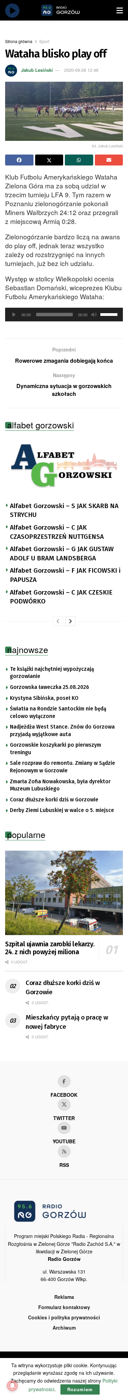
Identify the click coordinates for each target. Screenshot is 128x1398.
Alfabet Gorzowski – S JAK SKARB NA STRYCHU (64, 510)
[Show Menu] (119, 10)
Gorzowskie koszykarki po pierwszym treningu (55, 749)
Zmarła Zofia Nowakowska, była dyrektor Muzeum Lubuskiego (60, 785)
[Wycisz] (93, 314)
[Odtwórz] (14, 314)
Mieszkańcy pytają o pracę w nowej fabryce (67, 1021)
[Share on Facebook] (19, 160)
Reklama (64, 1296)
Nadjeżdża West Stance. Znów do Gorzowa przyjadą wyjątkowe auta (62, 730)
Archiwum (64, 1327)
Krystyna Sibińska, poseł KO (44, 698)
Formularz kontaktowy (64, 1307)
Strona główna (18, 41)
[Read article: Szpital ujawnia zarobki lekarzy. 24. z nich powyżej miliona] (64, 893)
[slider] (109, 314)
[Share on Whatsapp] (79, 160)
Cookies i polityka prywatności (64, 1317)
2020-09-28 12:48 (81, 70)
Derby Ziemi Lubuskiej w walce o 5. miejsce (62, 810)
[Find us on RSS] (64, 1151)
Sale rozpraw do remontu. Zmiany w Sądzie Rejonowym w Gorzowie (62, 767)
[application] (64, 314)
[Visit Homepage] (68, 10)
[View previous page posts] (58, 621)
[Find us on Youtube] (64, 1128)
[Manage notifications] (12, 1385)
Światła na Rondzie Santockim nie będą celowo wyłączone (58, 712)
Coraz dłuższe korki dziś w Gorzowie (54, 800)
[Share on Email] (109, 160)
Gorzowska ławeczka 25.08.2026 (49, 687)
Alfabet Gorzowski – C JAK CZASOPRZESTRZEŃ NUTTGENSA (57, 532)
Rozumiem (80, 1389)
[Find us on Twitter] (64, 1105)
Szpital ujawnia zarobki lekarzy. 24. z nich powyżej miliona (49, 948)
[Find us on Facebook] (64, 1081)
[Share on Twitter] (49, 160)
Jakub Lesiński (37, 70)
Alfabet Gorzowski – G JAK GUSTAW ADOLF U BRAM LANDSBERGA (62, 553)
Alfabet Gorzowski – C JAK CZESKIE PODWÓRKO (61, 596)
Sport (44, 41)
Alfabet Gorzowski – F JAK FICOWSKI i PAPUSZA (65, 575)
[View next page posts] (70, 621)
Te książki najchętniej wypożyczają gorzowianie (52, 673)
